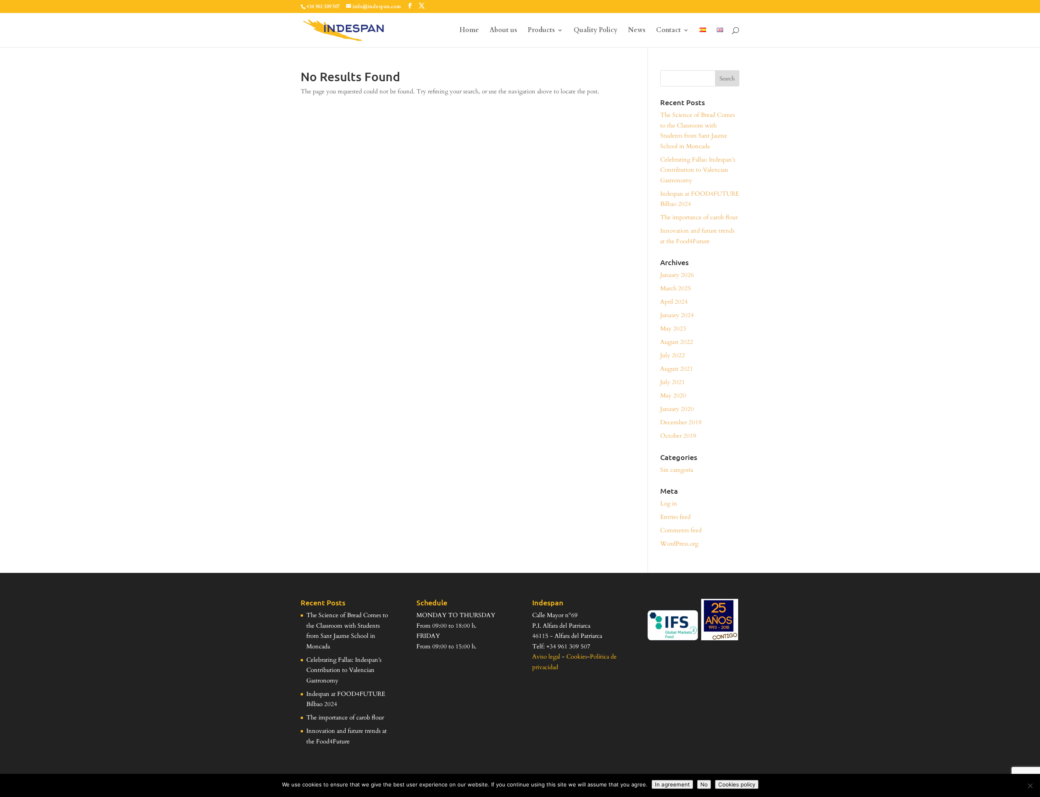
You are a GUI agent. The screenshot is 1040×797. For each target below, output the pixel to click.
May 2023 (673, 328)
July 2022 (672, 355)
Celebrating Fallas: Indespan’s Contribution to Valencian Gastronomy (697, 170)
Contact (668, 31)
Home (469, 31)
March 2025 (675, 288)
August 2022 (676, 342)
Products (541, 31)
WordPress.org (679, 544)
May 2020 (673, 395)
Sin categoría (676, 470)
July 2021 (672, 382)
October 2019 (678, 436)
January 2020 (677, 409)
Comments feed (681, 530)
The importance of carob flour (699, 217)
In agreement (672, 784)
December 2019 (681, 422)
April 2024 (674, 302)
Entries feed (675, 517)
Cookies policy (736, 784)
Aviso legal (546, 656)
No (704, 784)
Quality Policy (596, 31)
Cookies (576, 656)
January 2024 (677, 315)
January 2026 (677, 275)
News (637, 31)
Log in (668, 503)
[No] (1030, 786)
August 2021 (676, 369)
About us (503, 31)
